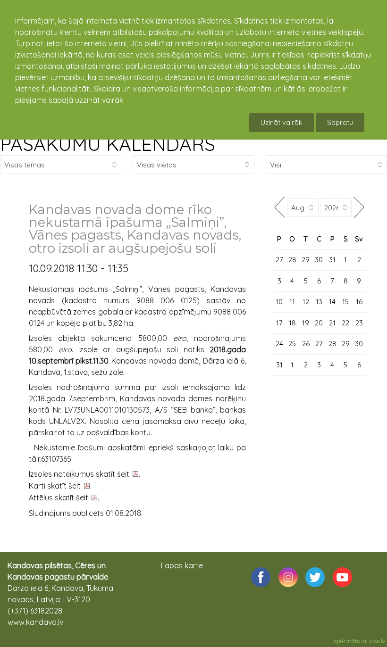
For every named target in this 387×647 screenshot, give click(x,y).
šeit (123, 474)
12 (306, 301)
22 (345, 322)
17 (279, 322)
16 (359, 301)
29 (306, 259)
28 (292, 259)
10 (279, 301)
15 (345, 301)
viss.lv (377, 641)
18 (292, 322)
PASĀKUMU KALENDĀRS (107, 144)
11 (292, 301)
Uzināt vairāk (282, 122)
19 (305, 322)
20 (319, 322)
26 (306, 343)
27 (279, 259)
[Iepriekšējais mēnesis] (280, 207)
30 (319, 259)
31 (332, 259)
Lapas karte (182, 565)
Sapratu (340, 122)
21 (332, 322)
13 (319, 301)
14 (332, 301)
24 (279, 343)
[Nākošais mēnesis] (359, 207)
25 (292, 343)
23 (359, 322)
